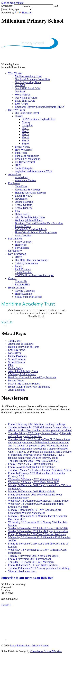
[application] (36, 622)
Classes (19, 116)
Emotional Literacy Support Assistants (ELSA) (40, 106)
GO (56, 5)
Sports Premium (23, 272)
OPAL (18, 165)
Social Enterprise (24, 168)
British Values (22, 146)
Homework (21, 244)
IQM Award (21, 103)
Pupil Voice (21, 152)
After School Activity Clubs (30, 217)
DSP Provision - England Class (38, 119)
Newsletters (21, 198)
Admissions (14, 174)
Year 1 (25, 128)
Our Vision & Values (26, 97)
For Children (15, 238)
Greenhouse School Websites (46, 651)
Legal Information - (20, 645)
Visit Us (6, 322)
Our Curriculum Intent (27, 112)
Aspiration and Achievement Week (33, 171)
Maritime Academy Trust (28, 76)
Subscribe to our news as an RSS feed (27, 578)
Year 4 (25, 137)
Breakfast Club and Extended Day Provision (39, 223)
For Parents (14, 183)
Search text (7, 5)
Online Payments (24, 201)
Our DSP (20, 85)
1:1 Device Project (25, 162)
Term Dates (21, 186)
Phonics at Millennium (27, 155)
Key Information (17, 253)
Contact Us (21, 281)
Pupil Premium (23, 269)
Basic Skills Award (25, 100)
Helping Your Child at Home (30, 192)
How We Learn (16, 109)
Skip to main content (12, 2)
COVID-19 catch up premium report (34, 275)
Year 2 (25, 131)
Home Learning (16, 287)
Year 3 (25, 134)
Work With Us (22, 94)
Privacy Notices (40, 645)
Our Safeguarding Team (28, 82)
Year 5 (25, 140)
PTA (17, 211)
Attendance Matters (25, 180)
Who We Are (15, 73)
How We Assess (23, 149)
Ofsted (18, 256)
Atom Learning (23, 235)
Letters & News (23, 195)
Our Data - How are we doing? (31, 260)
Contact (12, 278)
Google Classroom (25, 290)
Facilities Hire (22, 284)
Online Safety (22, 214)
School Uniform (23, 204)
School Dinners (23, 207)
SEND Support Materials (28, 296)
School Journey (23, 241)
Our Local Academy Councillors (32, 79)
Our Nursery (15, 250)
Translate (26, 12)
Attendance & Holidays (27, 189)
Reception (27, 125)
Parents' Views (23, 226)
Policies (19, 266)
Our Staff (20, 91)
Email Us (6, 605)
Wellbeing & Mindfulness (28, 220)
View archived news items (22, 571)
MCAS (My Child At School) (31, 229)
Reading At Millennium (27, 158)
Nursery (26, 122)
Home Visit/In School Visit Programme (36, 232)
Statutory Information (26, 263)
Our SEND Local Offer (27, 88)
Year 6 (25, 143)
